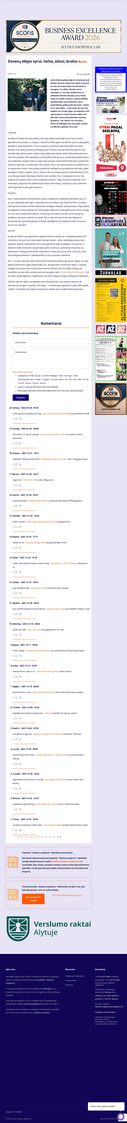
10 (38, 836)
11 (42, 836)
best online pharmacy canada (56, 413)
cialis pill (48, 713)
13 (50, 836)
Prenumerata (71, 980)
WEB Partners (115, 1119)
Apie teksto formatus (22, 372)
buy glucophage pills (35, 542)
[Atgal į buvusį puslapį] (21, 836)
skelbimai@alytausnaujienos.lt (66, 861)
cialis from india (30, 480)
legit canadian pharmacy (44, 692)
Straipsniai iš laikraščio (74, 976)
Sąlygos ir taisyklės (14, 1111)
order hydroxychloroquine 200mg (42, 521)
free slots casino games (48, 671)
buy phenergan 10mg (47, 804)
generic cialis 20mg (55, 608)
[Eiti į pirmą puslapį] (18, 836)
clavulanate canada (52, 825)
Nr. (83, 74)
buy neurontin (34, 629)
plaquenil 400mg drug (39, 500)
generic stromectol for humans (47, 734)
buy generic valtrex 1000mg (64, 563)
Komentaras (21, 352)
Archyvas (69, 984)
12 (46, 836)
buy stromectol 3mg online (53, 434)
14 (54, 836)
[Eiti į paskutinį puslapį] (60, 836)
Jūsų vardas (20, 342)
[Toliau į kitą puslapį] (57, 836)
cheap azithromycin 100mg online (52, 754)
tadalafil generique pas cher (54, 459)
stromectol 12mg (39, 588)
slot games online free (55, 779)
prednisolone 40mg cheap (38, 650)
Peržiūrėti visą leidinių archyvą (66, 895)
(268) (84, 61)
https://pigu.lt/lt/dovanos (72, 272)
